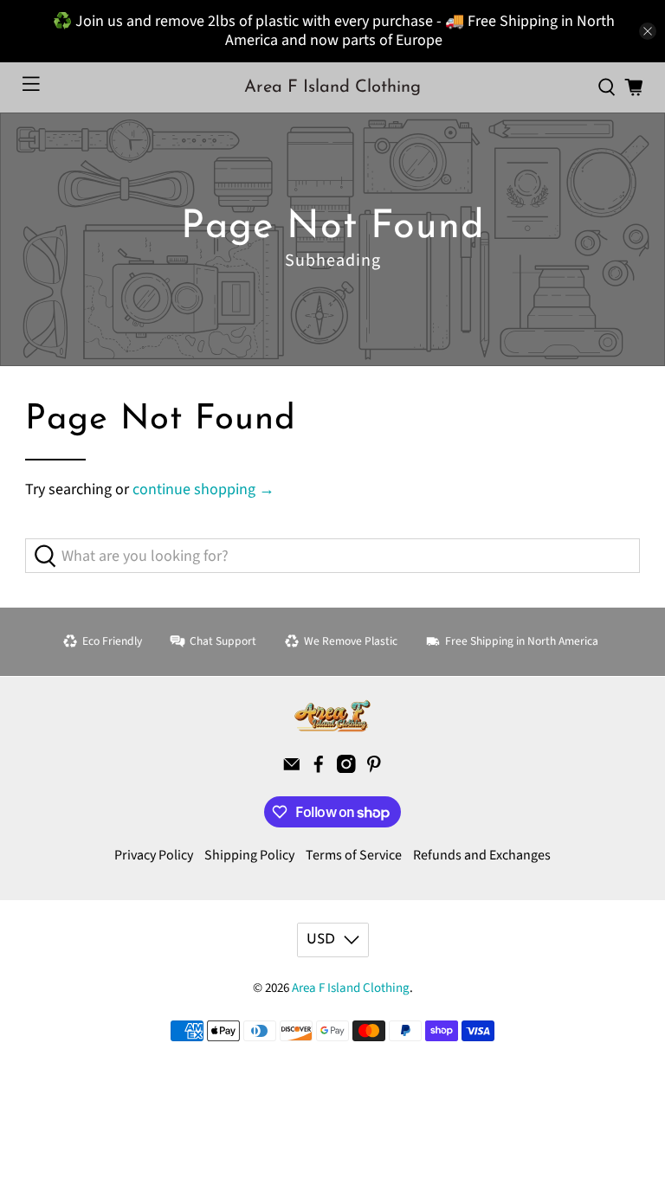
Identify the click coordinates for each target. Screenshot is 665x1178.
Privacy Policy (153, 855)
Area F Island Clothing (351, 988)
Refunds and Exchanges (482, 855)
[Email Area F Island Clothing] (291, 768)
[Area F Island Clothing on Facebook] (318, 768)
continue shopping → (203, 489)
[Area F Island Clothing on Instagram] (346, 768)
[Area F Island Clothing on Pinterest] (374, 768)
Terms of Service (354, 855)
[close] (647, 31)
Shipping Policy (249, 855)
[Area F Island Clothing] (332, 715)
